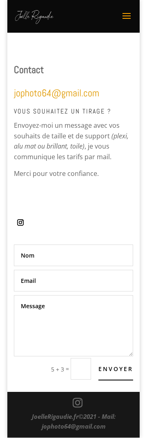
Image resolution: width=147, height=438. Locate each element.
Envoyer (115, 369)
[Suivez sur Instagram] (20, 222)
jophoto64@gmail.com (74, 426)
